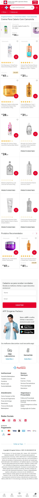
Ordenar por (14, 12)
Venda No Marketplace (8, 376)
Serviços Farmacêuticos (28, 383)
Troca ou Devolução (7, 406)
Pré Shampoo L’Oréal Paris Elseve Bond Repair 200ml (9, 66)
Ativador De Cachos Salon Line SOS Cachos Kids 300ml (9, 144)
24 (4, 154)
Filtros (4, 12)
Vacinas (23, 378)
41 (4, 75)
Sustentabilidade (6, 386)
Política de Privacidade (27, 398)
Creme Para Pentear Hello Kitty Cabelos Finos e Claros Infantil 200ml (9, 221)
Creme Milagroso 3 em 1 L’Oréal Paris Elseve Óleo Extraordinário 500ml (28, 106)
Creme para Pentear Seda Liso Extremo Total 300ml (28, 220)
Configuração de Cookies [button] (28, 408)
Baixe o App (35, 2)
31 (24, 75)
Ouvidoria (4, 381)
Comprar (14, 57)
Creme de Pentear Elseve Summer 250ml (28, 183)
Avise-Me (33, 134)
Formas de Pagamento (8, 398)
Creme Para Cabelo (20, 16)
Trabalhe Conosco (6, 379)
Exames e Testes (26, 381)
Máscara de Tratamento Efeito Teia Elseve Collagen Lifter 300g (9, 259)
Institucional (6, 373)
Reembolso (4, 403)
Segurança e (25, 394)
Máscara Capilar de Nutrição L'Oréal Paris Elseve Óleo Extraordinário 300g (9, 106)
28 (4, 114)
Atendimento (6, 393)
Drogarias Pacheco (6, 16)
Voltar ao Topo (18, 444)
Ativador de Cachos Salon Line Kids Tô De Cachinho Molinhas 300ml (28, 145)
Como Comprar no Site (8, 396)
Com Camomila (32, 16)
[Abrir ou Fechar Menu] (2, 7)
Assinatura (24, 388)
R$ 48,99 (23, 263)
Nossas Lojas (5, 384)
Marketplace (5, 408)
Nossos (24, 374)
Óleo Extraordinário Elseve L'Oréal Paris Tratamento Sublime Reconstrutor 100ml (28, 259)
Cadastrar (19, 305)
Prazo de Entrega (6, 401)
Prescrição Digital (26, 386)
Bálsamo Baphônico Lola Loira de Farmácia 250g (8, 183)
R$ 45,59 (4, 73)
